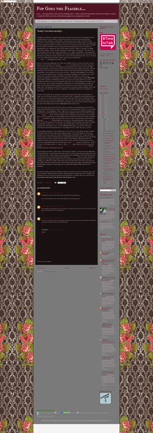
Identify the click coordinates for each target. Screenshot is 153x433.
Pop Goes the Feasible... (61, 8)
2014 (103, 105)
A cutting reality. (104, 222)
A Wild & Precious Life (108, 357)
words (45, 59)
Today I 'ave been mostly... (109, 154)
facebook (39, 114)
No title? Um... (106, 166)
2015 (103, 102)
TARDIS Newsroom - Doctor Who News (107, 324)
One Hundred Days (106, 359)
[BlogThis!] (60, 183)
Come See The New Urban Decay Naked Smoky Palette (108, 342)
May (104, 126)
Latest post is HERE (56, 21)
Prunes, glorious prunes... (109, 156)
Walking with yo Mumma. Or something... (109, 159)
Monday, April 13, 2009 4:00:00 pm (54, 193)
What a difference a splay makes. (109, 148)
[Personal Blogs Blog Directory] (72, 413)
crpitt (42, 193)
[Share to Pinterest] (65, 183)
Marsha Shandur (47, 120)
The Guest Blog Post (106, 198)
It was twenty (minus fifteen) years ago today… (108, 279)
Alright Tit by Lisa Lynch (108, 277)
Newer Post (41, 268)
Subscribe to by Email (106, 54)
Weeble (74, 142)
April (104, 129)
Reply (42, 201)
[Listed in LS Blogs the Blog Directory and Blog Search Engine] (93, 413)
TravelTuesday (105, 254)
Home (67, 268)
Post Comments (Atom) (50, 271)
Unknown (44, 182)
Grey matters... (106, 151)
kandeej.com (105, 340)
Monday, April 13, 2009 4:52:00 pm (54, 218)
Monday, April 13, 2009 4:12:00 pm (58, 206)
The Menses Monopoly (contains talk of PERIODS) (108, 142)
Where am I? (68, 21)
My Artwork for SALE (95, 21)
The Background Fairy (108, 372)
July (104, 122)
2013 (103, 107)
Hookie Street (106, 174)
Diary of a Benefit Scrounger (106, 308)
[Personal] (57, 413)
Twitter (48, 114)
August (105, 119)
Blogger (110, 420)
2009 (103, 117)
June (104, 124)
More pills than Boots (108, 136)
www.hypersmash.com (48, 416)
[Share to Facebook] (63, 183)
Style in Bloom (105, 253)
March (105, 183)
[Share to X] (62, 183)
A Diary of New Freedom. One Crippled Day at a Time (108, 261)
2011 (103, 112)
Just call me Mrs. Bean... (109, 133)
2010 (103, 115)
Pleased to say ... (106, 311)
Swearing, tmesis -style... (109, 138)
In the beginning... (42, 21)
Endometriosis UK (80, 21)
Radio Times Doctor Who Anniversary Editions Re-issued (108, 239)
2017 (103, 98)
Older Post (92, 268)
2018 (103, 95)
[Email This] (58, 183)
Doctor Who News (106, 237)
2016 (103, 100)
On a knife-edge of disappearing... (111, 209)
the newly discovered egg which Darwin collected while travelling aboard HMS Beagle (65, 146)
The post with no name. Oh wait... (108, 163)
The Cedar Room (107, 145)
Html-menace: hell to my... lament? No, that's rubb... (109, 170)
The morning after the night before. (108, 179)
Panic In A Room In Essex (109, 131)
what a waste (73, 157)
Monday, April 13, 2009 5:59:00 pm (57, 229)
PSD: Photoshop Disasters (108, 293)
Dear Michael (105, 264)
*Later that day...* (107, 176)
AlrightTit (63, 65)
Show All (114, 387)
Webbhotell (40, 416)
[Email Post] (55, 182)
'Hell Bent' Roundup (106, 327)
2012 (103, 110)
